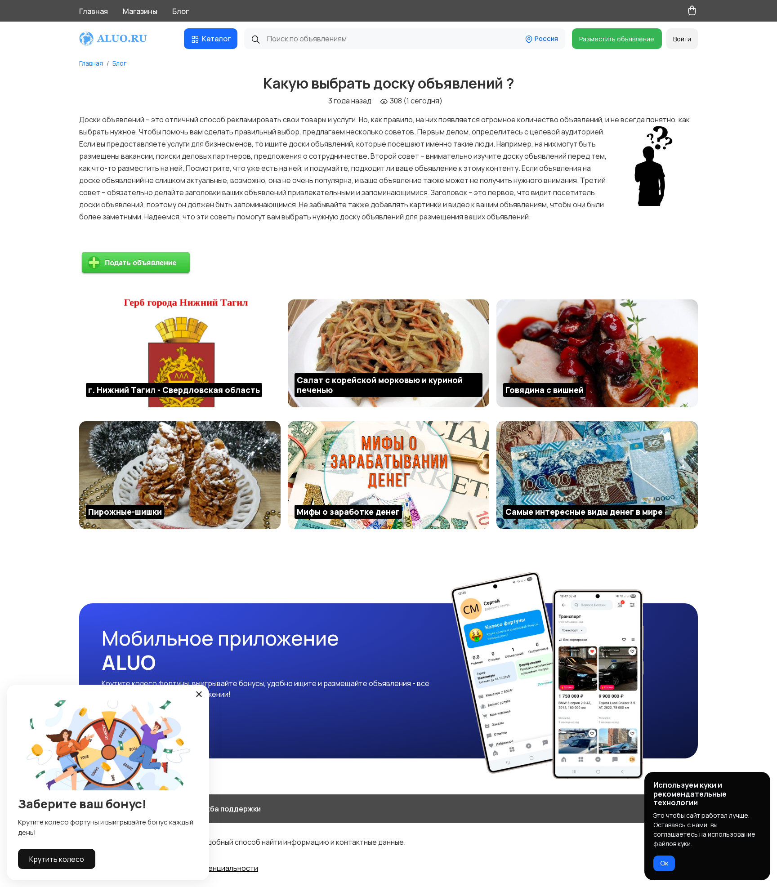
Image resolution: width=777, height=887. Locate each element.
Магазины (140, 11)
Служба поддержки (226, 809)
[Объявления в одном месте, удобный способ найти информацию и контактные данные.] (121, 38)
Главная (93, 11)
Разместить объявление (616, 39)
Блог (180, 11)
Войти (682, 39)
